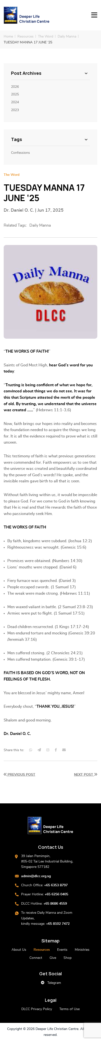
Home (8, 36)
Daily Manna (67, 36)
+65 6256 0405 (56, 894)
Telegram (53, 983)
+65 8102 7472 (58, 923)
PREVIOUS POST (21, 774)
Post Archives (26, 73)
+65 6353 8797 (56, 885)
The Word (45, 36)
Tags (16, 139)
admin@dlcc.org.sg (36, 876)
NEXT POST (84, 774)
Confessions (20, 152)
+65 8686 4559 (55, 903)
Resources (25, 36)
